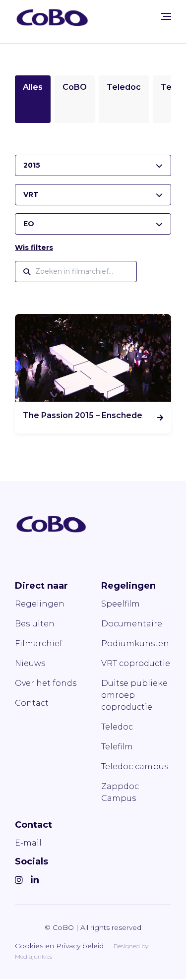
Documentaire (131, 623)
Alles (33, 87)
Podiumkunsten (135, 643)
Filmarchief (38, 643)
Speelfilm (120, 604)
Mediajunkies (33, 956)
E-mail (28, 843)
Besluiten (35, 623)
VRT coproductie (135, 663)
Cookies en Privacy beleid (59, 945)
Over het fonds (45, 683)
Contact (32, 703)
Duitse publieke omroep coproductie (134, 695)
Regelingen (39, 604)
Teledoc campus (134, 766)
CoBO (74, 87)
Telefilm (117, 746)
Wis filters (34, 247)
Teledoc (124, 87)
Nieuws (30, 663)
